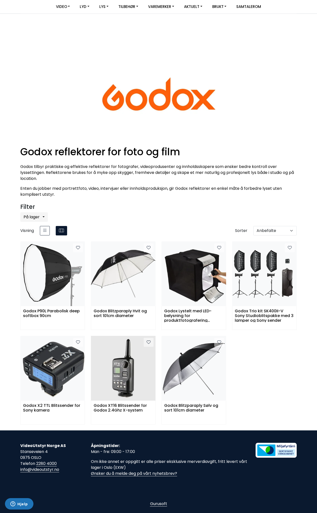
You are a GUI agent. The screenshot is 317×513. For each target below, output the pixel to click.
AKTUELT (191, 6)
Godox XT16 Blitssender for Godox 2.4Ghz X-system (120, 408)
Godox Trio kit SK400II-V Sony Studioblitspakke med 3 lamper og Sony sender (264, 315)
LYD (83, 6)
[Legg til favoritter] (78, 247)
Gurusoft (158, 504)
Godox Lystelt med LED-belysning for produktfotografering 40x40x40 (187, 315)
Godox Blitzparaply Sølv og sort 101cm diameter (191, 408)
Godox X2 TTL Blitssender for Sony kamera (51, 408)
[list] (45, 230)
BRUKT (218, 6)
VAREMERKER (159, 6)
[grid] (61, 230)
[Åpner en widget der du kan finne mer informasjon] (19, 504)
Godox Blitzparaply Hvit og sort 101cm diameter (120, 314)
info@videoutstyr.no (39, 469)
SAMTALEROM (248, 6)
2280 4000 (46, 463)
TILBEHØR (126, 6)
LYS (102, 6)
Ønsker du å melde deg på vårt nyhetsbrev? (134, 473)
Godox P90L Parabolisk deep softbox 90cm (51, 314)
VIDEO (61, 6)
